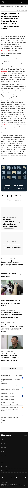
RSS (3, 451)
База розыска (4, 470)
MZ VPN (3, 463)
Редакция (3, 447)
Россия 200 (4, 466)
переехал (8, 130)
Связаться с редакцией (15, 200)
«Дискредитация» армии (6, 31)
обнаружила (5, 50)
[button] (25, 2)
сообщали (17, 65)
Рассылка (3, 455)
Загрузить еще (12, 368)
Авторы (3, 443)
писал (3, 97)
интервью (4, 71)
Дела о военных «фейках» (7, 6)
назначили (23, 92)
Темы (2, 439)
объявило (19, 58)
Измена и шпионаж (19, 6)
